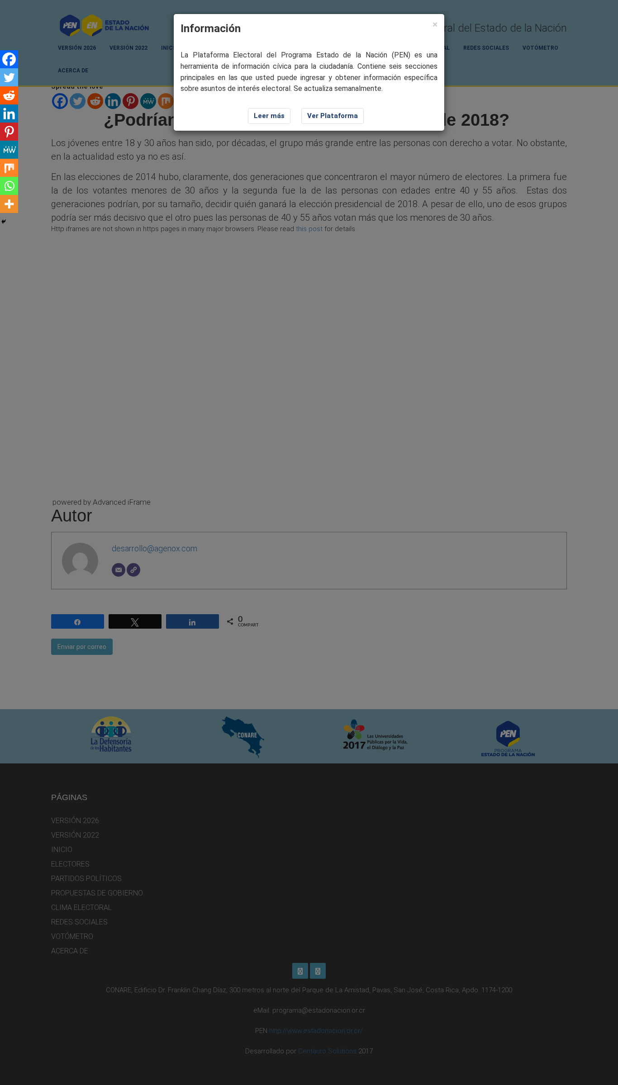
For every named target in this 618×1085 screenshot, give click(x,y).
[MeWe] (9, 150)
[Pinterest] (9, 132)
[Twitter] (9, 77)
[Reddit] (9, 95)
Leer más (269, 116)
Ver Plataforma (332, 116)
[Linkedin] (9, 113)
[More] (9, 204)
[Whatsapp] (9, 186)
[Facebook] (9, 59)
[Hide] (3, 221)
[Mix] (9, 168)
